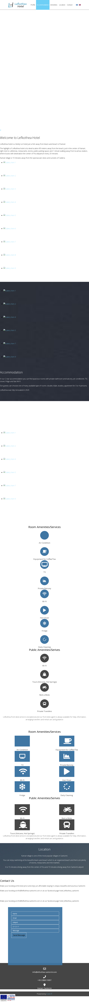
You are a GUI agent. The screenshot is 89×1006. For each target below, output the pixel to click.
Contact (70, 5)
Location (62, 5)
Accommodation (43, 5)
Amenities (53, 5)
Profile (33, 5)
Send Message (19, 935)
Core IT (49, 994)
